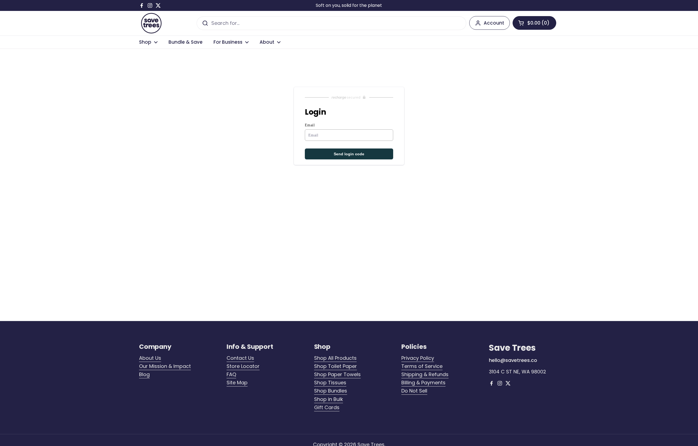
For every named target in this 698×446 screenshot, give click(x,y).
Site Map (237, 382)
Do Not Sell (414, 390)
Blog (144, 374)
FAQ (231, 374)
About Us (150, 358)
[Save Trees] (151, 23)
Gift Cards (326, 407)
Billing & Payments (423, 382)
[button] (534, 23)
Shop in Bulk (328, 399)
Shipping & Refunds (425, 374)
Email (310, 125)
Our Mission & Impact (165, 366)
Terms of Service (422, 366)
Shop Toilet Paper (335, 366)
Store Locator (243, 366)
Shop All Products (335, 358)
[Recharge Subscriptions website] (349, 97)
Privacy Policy (417, 358)
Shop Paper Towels (337, 374)
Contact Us (240, 358)
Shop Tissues (330, 382)
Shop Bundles (330, 390)
